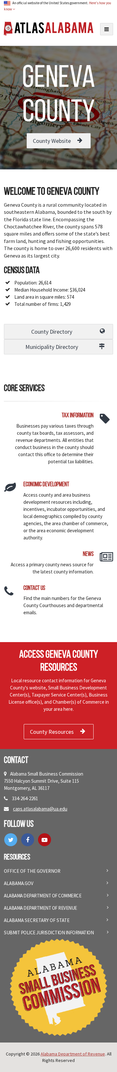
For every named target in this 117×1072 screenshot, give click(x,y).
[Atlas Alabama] (48, 28)
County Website (52, 140)
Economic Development (46, 485)
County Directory (51, 331)
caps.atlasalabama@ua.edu (40, 809)
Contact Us (34, 588)
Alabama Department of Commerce (42, 896)
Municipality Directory (51, 347)
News (88, 554)
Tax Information (78, 416)
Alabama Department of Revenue (40, 908)
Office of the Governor (32, 871)
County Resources (52, 731)
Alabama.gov (18, 883)
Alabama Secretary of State (37, 920)
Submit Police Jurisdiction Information (49, 932)
